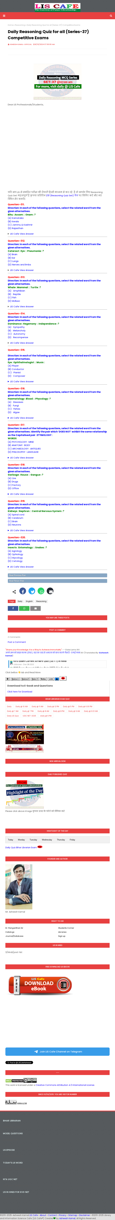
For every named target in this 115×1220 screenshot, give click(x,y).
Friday (72, 840)
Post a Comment (17, 642)
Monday (21, 840)
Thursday (61, 840)
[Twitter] (31, 592)
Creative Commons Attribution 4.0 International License (65, 1085)
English (29, 601)
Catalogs (9, 932)
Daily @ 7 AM (12, 711)
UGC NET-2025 (29, 716)
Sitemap (72, 1215)
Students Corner (66, 928)
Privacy (62, 1215)
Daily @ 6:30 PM (85, 706)
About (43, 1215)
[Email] (50, 592)
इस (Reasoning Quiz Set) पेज (62, 195)
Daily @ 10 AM (22, 706)
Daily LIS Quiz (13, 716)
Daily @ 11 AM (37, 706)
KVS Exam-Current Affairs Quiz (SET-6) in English (41, 662)
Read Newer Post (16, 581)
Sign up (61, 936)
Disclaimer (84, 1215)
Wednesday (47, 840)
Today (10, 840)
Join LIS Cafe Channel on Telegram (60, 1051)
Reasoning (20, 25)
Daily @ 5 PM (68, 706)
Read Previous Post (17, 575)
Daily (20, 601)
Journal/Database (14, 936)
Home (10, 25)
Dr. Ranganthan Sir (14, 928)
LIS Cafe (33, 1215)
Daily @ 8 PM (58, 711)
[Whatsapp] (41, 592)
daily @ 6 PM (46, 716)
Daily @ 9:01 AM (91, 711)
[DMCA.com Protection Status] (14, 1081)
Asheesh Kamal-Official (21, 44)
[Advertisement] (57, 127)
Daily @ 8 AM (43, 711)
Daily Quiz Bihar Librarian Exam (21, 847)
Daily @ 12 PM (53, 706)
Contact (52, 1215)
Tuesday (33, 840)
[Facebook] (22, 592)
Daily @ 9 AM (74, 711)
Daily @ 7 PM (28, 711)
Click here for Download (19, 691)
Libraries (62, 932)
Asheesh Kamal (67, 1218)
